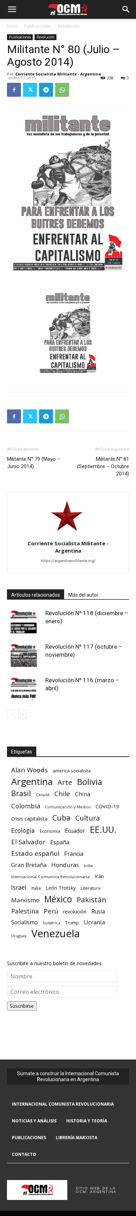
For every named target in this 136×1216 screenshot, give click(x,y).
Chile (62, 793)
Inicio (12, 26)
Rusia (98, 911)
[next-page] (22, 714)
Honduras (65, 864)
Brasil (21, 793)
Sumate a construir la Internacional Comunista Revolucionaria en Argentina (68, 1076)
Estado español (35, 853)
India (88, 865)
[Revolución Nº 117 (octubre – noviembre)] (24, 655)
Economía (50, 831)
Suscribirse (22, 1006)
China (82, 794)
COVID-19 (107, 806)
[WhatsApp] (62, 90)
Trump (72, 922)
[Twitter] (30, 90)
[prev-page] (11, 714)
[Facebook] (14, 90)
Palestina (25, 911)
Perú (51, 911)
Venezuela (55, 933)
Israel (19, 887)
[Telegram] (46, 90)
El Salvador (28, 842)
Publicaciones (37, 26)
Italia (36, 888)
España (59, 842)
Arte (65, 782)
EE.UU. (103, 829)
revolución (74, 911)
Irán (99, 876)
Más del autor (83, 595)
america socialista (72, 770)
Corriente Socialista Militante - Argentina (58, 74)
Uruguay (19, 935)
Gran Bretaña (28, 865)
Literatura (90, 888)
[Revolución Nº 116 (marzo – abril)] (24, 688)
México (58, 899)
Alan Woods (29, 769)
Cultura (87, 818)
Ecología (23, 830)
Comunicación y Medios (68, 806)
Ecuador (75, 831)
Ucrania (94, 922)
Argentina (32, 781)
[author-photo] (68, 534)
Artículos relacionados (35, 595)
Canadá (43, 794)
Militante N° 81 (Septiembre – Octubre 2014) (103, 466)
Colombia (25, 805)
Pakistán (91, 899)
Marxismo (25, 900)
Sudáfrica (51, 922)
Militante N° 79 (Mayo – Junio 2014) (33, 462)
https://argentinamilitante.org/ (68, 560)
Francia (73, 854)
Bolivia (89, 781)
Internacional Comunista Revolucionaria (50, 876)
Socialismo (24, 922)
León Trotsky (61, 887)
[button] (12, 9)
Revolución (69, 26)
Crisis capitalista (29, 818)
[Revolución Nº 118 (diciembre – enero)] (24, 621)
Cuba (61, 817)
